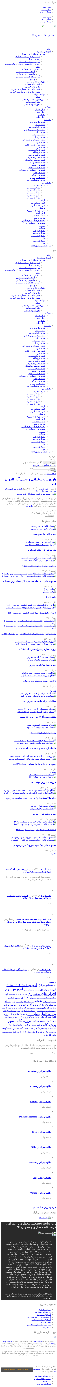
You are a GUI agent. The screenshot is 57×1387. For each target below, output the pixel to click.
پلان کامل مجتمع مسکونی (10, 1032)
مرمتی (42, 225)
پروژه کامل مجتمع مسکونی (44, 1021)
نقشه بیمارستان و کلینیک (34, 130)
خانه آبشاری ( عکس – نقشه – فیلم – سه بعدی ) (35, 748)
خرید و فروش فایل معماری (44, 1207)
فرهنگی (41, 208)
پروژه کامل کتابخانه (25, 1025)
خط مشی (46, 1381)
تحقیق (37, 97)
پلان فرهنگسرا (40, 1028)
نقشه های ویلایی (38, 175)
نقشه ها (47, 119)
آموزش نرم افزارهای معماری (32, 54)
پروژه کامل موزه (18, 1021)
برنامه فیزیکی (39, 94)
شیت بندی (40, 998)
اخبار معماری (39, 112)
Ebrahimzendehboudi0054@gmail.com (33, 919)
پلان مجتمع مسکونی (13, 1028)
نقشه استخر (40, 124)
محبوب (53, 772)
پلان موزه (42, 1031)
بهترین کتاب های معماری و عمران (25, 92)
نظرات (53, 853)
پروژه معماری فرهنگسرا (46, 1011)
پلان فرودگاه (29, 1028)
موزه (43, 243)
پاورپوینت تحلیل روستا (34, 1008)
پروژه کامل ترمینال (17, 1014)
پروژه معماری (44, 1309)
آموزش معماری (44, 51)
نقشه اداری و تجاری (36, 122)
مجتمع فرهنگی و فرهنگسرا (33, 220)
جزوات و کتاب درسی (36, 82)
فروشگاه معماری (41, 246)
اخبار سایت (40, 117)
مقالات (48, 107)
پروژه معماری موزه (27, 1010)
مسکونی (41, 228)
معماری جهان (39, 241)
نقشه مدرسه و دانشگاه (35, 160)
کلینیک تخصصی (38, 215)
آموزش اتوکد (43, 985)
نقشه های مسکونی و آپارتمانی (32, 170)
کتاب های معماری (32, 84)
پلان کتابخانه (49, 1034)
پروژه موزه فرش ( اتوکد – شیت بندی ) (39, 566)
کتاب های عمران (32, 87)
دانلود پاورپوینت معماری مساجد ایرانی (39, 681)
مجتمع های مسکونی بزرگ (34, 223)
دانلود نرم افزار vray (42, 1177)
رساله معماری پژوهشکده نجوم (42, 733)
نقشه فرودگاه (39, 152)
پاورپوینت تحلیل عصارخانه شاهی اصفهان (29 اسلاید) (33, 764)
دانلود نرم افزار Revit (41, 1132)
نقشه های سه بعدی (36, 167)
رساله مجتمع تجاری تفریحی (44, 814)
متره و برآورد (39, 218)
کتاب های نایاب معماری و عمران (25, 89)
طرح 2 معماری (33, 190)
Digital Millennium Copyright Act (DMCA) (17, 1369)
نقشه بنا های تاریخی (36, 127)
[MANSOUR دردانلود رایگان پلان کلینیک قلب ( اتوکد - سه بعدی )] (47, 964)
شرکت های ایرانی (37, 205)
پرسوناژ (31, 79)
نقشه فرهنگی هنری (36, 150)
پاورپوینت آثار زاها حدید (25, 1002)
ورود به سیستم (49, 462)
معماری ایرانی (39, 230)
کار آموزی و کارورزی (36, 210)
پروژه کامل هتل (45, 1024)
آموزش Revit (34, 59)
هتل (43, 238)
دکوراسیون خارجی (32, 104)
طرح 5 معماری (33, 198)
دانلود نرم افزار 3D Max (40, 1086)
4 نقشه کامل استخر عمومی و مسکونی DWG (36, 829)
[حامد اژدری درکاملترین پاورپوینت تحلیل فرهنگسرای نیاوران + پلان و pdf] (47, 890)
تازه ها (53, 691)
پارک (43, 200)
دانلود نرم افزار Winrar (40, 1193)
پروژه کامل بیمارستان (41, 1014)
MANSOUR (45, 969)
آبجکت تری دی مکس (25, 71)
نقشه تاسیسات (38, 135)
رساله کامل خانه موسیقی (44, 534)
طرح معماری (39, 185)
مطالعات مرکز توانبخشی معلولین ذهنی (39, 701)
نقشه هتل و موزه (37, 177)
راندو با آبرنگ (50, 597)
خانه (49, 49)
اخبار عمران (40, 109)
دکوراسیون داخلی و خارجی (33, 99)
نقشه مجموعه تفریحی (35, 157)
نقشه (38, 1001)
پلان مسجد (52, 1032)
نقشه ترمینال (39, 137)
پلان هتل (31, 1031)
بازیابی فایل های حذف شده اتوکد (42, 550)
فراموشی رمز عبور (40, 465)
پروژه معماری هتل (10, 1011)
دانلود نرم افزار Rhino (41, 1147)
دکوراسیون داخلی (32, 102)
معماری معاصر (38, 233)
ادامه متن (29, 506)
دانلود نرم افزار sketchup (40, 1162)
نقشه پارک (40, 132)
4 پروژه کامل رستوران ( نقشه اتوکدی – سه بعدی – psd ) (31, 613)
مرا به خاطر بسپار (31, 462)
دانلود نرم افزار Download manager (35, 1117)
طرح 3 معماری (33, 193)
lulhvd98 (52, 985)
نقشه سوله (40, 142)
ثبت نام (53, 465)
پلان (13, 1025)
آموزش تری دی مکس (30, 69)
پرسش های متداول (42, 1378)
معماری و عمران (37, 1341)
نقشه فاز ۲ (40, 147)
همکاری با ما (45, 12)
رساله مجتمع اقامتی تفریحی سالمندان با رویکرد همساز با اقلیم (28, 633)
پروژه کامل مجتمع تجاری (16, 1017)
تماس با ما (46, 9)
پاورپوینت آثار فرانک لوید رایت (28, 1005)
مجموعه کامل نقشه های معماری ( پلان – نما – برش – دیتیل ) (29, 581)
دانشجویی (46, 182)
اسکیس (24, 994)
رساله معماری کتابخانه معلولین (42, 665)
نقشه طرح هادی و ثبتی (35, 145)
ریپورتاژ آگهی (10, 994)
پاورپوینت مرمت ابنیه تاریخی (13, 1008)
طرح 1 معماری (33, 188)
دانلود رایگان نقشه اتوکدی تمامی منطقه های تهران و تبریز (31, 798)
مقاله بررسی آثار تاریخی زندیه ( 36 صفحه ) (37, 717)
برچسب (52, 982)
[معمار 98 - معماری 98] (55, 1338)
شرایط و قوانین (44, 1383)
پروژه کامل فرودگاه (35, 1017)
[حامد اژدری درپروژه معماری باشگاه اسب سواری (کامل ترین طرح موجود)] (47, 864)
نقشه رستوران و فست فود (33, 140)
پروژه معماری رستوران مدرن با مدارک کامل (36, 649)
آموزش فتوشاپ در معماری (28, 77)
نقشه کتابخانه (39, 172)
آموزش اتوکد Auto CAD (29, 61)
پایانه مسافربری (38, 203)
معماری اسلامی (38, 235)
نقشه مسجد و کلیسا (36, 162)
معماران (41, 114)
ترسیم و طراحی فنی (36, 180)
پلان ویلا (22, 1032)
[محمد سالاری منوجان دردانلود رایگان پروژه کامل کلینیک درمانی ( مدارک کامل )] (47, 940)
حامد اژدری (44, 489)
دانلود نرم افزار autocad (40, 1101)
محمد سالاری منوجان (41, 946)
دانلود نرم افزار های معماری (28, 56)
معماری (25, 997)
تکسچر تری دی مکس (25, 74)
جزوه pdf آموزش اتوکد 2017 (43, 782)
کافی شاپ (40, 213)
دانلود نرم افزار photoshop (39, 1071)
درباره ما (47, 7)
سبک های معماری (50, 998)
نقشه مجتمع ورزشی (36, 155)
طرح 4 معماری (33, 195)
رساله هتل (18, 994)
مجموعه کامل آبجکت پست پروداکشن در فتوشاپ (34, 845)
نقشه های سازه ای (37, 165)
